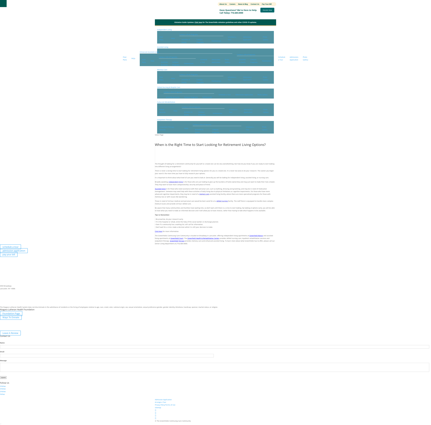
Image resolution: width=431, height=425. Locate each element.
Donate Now (267, 10)
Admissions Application (247, 38)
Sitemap (158, 407)
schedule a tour (10, 246)
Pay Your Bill (267, 4)
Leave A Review (10, 333)
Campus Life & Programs (188, 34)
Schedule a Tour (232, 38)
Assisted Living (162, 47)
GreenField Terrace (177, 241)
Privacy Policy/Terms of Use (165, 405)
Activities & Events (186, 40)
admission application (13, 250)
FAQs (173, 38)
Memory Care (162, 70)
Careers (232, 4)
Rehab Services (162, 110)
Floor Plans (161, 38)
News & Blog (243, 4)
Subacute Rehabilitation (166, 102)
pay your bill (8, 254)
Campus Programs (200, 40)
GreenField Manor (256, 236)
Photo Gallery (265, 38)
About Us (223, 4)
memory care (204, 194)
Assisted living (160, 189)
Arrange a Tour (160, 402)
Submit (3, 378)
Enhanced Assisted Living (149, 52)
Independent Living (164, 30)
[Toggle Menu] (3, 3)
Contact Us (255, 4)
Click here (198, 22)
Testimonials (216, 41)
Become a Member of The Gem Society (22, 303)
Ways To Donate (10, 317)
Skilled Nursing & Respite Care (168, 87)
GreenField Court (176, 238)
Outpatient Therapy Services (166, 128)
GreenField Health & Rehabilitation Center (203, 238)
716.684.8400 (237, 12)
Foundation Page (11, 313)
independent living (176, 182)
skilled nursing (222, 201)
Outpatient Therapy (164, 120)
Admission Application (163, 400)
